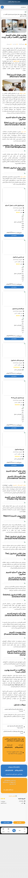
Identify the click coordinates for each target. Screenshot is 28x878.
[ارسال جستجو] (2, 7)
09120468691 (8, 747)
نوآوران (24, 14)
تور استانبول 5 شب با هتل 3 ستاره (14, 205)
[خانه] (24, 829)
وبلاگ (8, 831)
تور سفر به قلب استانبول (17, 360)
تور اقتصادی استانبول (18, 309)
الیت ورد (23, 132)
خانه (24, 831)
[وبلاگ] (8, 829)
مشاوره (3, 831)
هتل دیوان (23, 177)
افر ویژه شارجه (21, 799)
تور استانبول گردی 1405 (17, 398)
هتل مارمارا (23, 93)
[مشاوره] (3, 829)
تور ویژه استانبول (19, 449)
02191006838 (19, 747)
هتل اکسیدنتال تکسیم (19, 485)
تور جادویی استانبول (18, 257)
